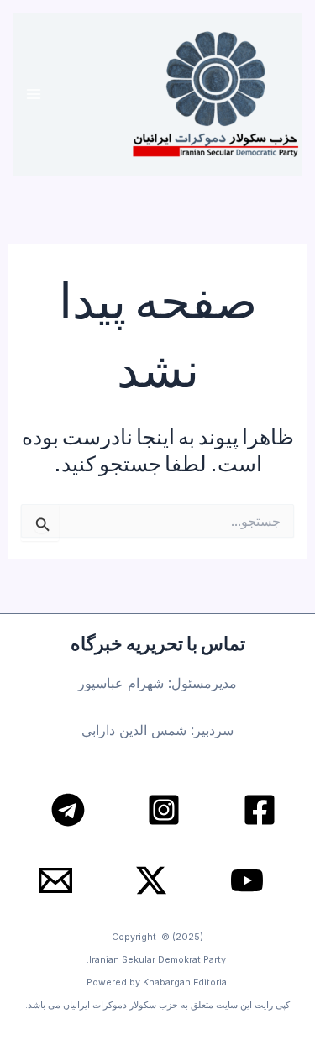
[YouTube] (247, 880)
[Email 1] (55, 880)
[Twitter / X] (151, 880)
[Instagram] (164, 810)
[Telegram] (68, 810)
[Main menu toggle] (34, 94)
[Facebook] (259, 810)
